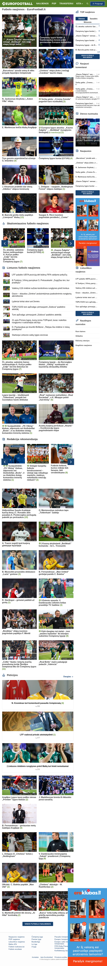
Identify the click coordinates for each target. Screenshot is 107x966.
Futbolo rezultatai (15, 949)
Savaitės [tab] (93, 19)
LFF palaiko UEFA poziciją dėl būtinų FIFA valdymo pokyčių (39, 275)
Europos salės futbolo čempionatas (63, 943)
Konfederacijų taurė (62, 951)
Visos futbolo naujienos (38, 924)
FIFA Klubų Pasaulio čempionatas (62, 947)
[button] (80, 3)
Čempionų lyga (37, 937)
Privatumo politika (61, 957)
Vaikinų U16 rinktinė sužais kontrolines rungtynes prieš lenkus (40, 288)
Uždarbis (79, 336)
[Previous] (4, 243)
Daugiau (67, 676)
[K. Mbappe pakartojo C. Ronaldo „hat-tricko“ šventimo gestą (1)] (88, 132)
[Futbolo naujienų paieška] (87, 3)
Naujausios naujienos (17, 937)
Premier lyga (36, 939)
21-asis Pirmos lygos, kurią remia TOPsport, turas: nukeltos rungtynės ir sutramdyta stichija (39, 321)
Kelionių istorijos (83, 341)
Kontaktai (35, 957)
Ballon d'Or (13, 944)
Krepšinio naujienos (84, 345)
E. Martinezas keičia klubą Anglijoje (90, 177)
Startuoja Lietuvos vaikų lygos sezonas (30, 335)
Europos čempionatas (63, 939)
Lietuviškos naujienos (17, 942)
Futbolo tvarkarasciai (16, 947)
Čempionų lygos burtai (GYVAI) (88, 31)
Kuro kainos (80, 331)
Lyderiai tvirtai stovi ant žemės (26, 301)
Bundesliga (36, 942)
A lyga (34, 947)
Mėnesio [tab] (87, 22)
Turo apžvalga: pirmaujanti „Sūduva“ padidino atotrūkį (36, 315)
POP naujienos (14, 939)
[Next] (71, 243)
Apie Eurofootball (46, 957)
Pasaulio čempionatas (63, 937)
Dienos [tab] (81, 19)
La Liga (34, 944)
